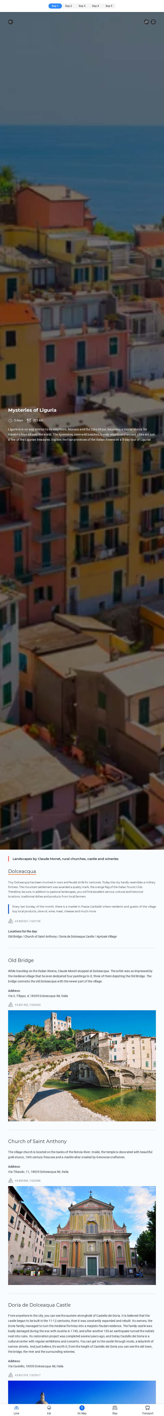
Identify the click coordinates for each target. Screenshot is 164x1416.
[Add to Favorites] (153, 22)
